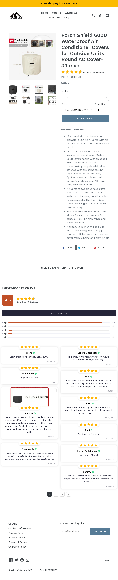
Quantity (100, 104)
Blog (66, 17)
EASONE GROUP (25, 570)
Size (64, 104)
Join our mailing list (71, 523)
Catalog (56, 12)
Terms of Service (18, 542)
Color (65, 91)
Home (44, 12)
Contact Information (20, 528)
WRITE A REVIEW (59, 313)
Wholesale (71, 12)
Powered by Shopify (47, 570)
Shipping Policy (17, 546)
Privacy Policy (16, 532)
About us (54, 17)
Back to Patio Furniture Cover (61, 268)
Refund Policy (16, 537)
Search (12, 523)
